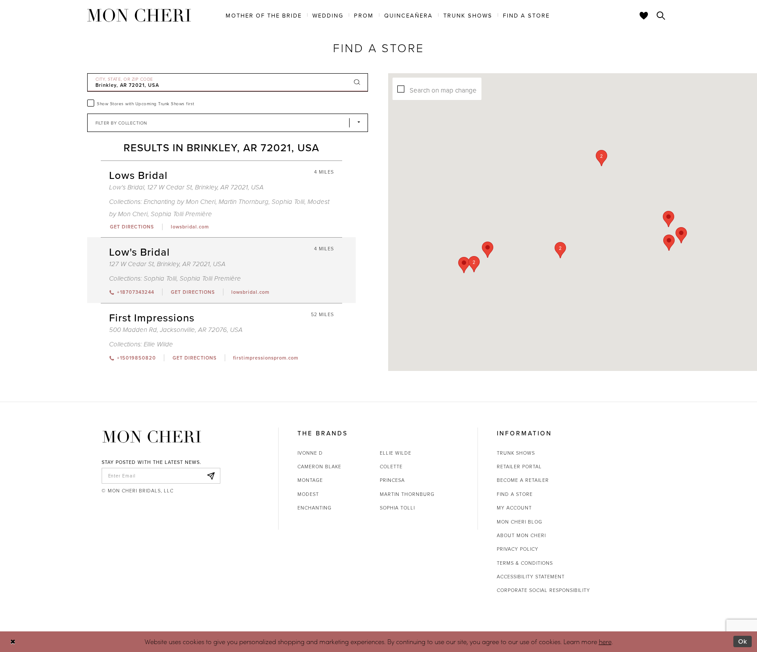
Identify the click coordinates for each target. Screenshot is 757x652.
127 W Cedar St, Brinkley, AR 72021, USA (167, 264)
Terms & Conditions (525, 562)
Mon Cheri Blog (519, 521)
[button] (560, 250)
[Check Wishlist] (644, 15)
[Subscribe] (211, 475)
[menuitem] (263, 15)
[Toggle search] (661, 15)
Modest (308, 494)
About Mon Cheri (521, 535)
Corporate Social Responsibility (543, 590)
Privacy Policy (517, 548)
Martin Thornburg (244, 202)
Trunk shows (516, 452)
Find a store (515, 494)
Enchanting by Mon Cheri (180, 202)
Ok (742, 641)
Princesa (392, 480)
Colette (391, 466)
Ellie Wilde (158, 344)
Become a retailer (523, 480)
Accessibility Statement (531, 576)
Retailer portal (519, 466)
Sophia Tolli (288, 202)
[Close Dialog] (13, 641)
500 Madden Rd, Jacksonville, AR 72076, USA (176, 330)
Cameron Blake (319, 466)
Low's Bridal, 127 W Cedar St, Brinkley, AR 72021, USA (186, 187)
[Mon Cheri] (152, 436)
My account (514, 507)
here (605, 641)
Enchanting (314, 507)
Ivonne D (310, 452)
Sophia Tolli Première (181, 214)
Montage (310, 480)
